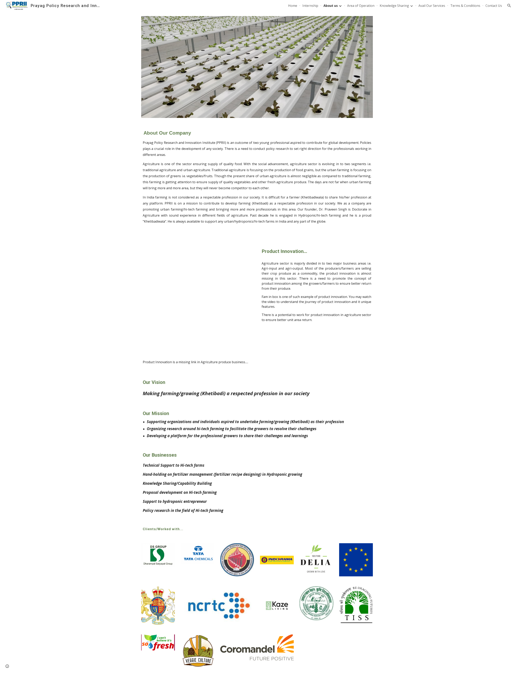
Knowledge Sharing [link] (394, 5)
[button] (509, 5)
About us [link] (330, 5)
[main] (257, 181)
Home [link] (292, 5)
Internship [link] (310, 5)
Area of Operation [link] (360, 5)
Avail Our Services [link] (431, 5)
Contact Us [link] (493, 5)
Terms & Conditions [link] (465, 5)
